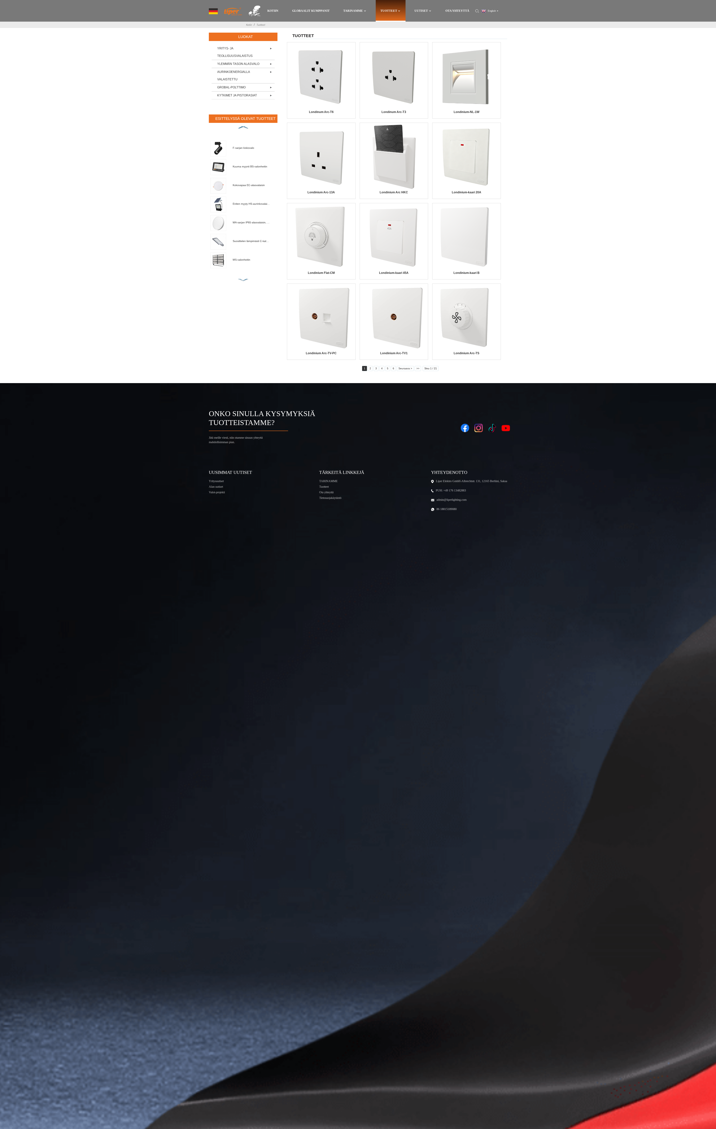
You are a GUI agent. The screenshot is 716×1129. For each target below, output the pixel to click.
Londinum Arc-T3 (393, 112)
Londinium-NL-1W (466, 112)
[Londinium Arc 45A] (394, 237)
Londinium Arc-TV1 (394, 353)
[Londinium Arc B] (466, 237)
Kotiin (272, 10)
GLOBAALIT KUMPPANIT (311, 10)
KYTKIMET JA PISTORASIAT (237, 95)
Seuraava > (405, 368)
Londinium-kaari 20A (466, 192)
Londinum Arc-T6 (321, 112)
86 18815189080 (446, 509)
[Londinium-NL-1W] (466, 76)
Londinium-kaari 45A (394, 272)
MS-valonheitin (241, 259)
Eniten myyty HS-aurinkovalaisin (251, 203)
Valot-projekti (217, 492)
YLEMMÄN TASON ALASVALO (238, 63)
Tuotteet (388, 10)
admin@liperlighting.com (451, 499)
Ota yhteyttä (457, 10)
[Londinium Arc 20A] (466, 157)
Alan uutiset (216, 486)
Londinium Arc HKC (394, 192)
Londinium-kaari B (466, 272)
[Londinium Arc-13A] (321, 157)
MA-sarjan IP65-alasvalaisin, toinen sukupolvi (251, 222)
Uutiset (421, 10)
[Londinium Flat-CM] (321, 237)
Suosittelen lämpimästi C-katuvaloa (251, 241)
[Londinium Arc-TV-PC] (321, 317)
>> (417, 368)
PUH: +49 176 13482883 (451, 490)
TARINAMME (328, 481)
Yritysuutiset (216, 481)
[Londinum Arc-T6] (321, 76)
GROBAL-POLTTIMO (231, 87)
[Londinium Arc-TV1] (394, 317)
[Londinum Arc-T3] (394, 76)
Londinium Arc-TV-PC (321, 353)
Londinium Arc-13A (321, 192)
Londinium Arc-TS (466, 353)
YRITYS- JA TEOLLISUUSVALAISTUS (235, 52)
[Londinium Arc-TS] (466, 317)
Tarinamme (353, 10)
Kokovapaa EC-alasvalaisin (249, 185)
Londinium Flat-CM (321, 272)
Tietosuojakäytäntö (330, 497)
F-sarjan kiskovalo (243, 147)
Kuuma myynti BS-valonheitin (250, 166)
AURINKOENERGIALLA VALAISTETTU (233, 75)
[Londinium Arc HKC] (394, 157)
